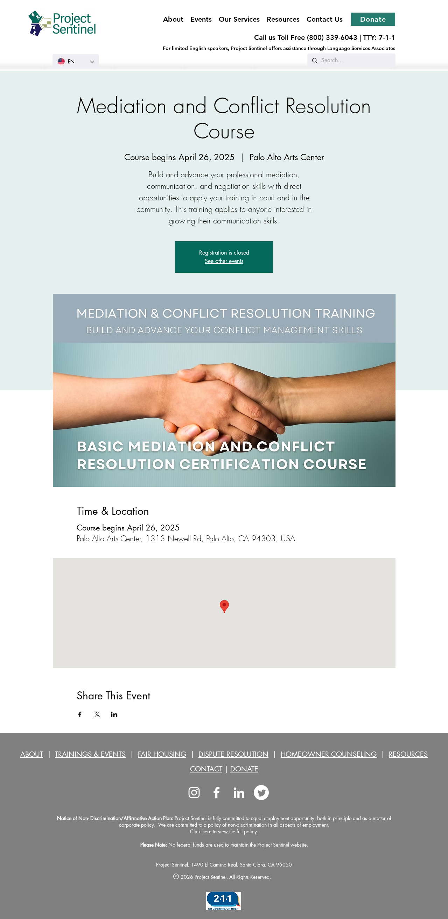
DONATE (244, 769)
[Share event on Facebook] (80, 714)
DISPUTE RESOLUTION (233, 754)
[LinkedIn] (238, 792)
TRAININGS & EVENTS (90, 754)
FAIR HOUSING (162, 754)
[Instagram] (194, 792)
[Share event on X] (97, 714)
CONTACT (206, 769)
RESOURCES (408, 754)
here (207, 831)
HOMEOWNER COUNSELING (329, 754)
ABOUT (31, 754)
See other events (224, 261)
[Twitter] (261, 792)
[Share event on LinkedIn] (114, 714)
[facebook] (216, 792)
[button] (239, 19)
